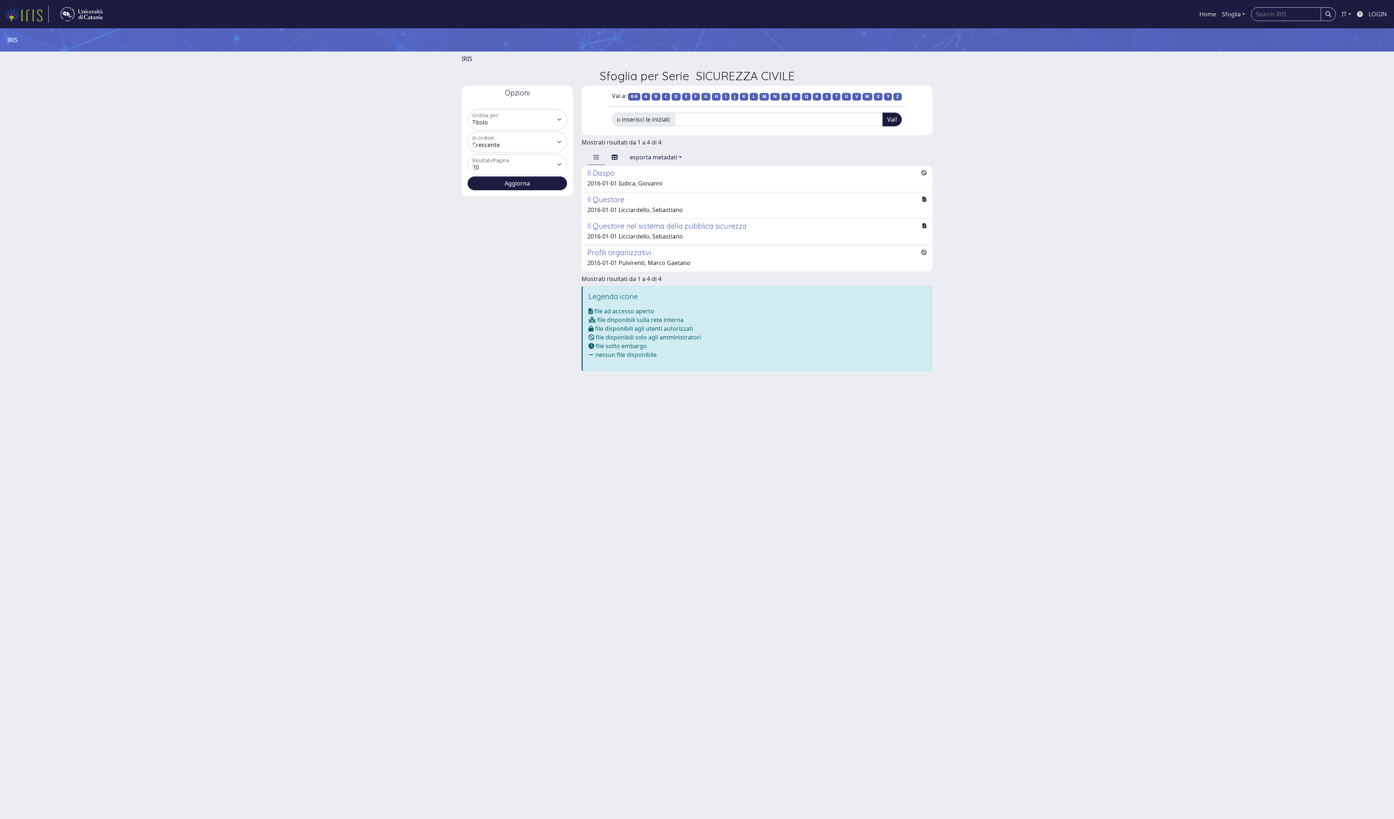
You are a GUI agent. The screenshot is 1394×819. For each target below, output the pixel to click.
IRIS (467, 59)
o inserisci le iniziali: (643, 119)
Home (1207, 14)
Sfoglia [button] (1231, 14)
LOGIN (1378, 14)
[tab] (596, 157)
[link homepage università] (81, 14)
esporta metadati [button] (653, 157)
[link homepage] (26, 14)
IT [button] (1344, 14)
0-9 (634, 96)
